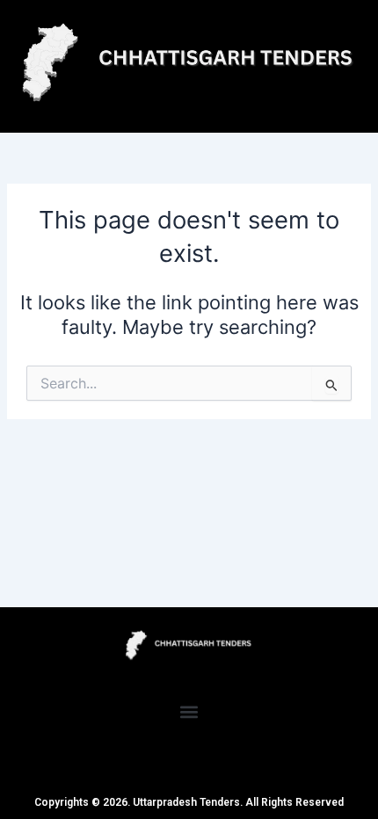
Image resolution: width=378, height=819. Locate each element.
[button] (189, 711)
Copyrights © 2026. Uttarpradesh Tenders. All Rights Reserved (189, 802)
